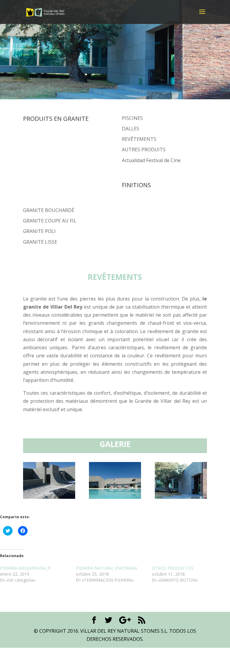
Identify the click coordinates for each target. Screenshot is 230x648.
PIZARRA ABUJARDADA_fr (25, 568)
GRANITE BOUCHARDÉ (48, 210)
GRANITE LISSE (40, 242)
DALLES (130, 128)
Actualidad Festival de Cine (151, 160)
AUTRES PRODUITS (144, 149)
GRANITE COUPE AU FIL (49, 220)
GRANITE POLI (39, 231)
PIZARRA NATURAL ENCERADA (106, 568)
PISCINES (132, 118)
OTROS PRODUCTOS (172, 568)
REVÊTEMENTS (139, 139)
